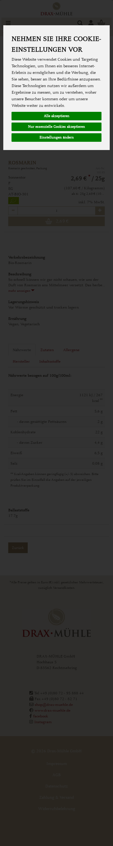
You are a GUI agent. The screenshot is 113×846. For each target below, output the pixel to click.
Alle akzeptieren (56, 116)
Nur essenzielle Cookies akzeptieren (56, 126)
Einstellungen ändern (56, 137)
